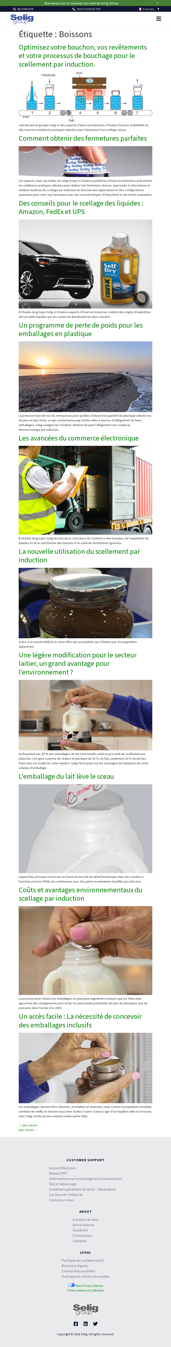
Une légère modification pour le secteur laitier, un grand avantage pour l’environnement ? (78, 594)
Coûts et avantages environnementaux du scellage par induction (80, 825)
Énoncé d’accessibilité (78, 1202)
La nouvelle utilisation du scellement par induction (79, 486)
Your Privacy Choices (89, 1217)
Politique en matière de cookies (86, 1207)
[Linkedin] (85, 1254)
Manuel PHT (58, 1104)
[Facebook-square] (75, 1254)
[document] (85, 1312)
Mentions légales (75, 1196)
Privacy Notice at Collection (85, 1221)
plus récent (28, 1061)
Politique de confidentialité (83, 1191)
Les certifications (62, 1099)
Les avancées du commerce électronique (79, 368)
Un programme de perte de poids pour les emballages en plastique (81, 260)
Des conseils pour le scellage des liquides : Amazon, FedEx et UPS (81, 138)
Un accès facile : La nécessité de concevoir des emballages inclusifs (80, 951)
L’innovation (82, 1166)
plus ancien (28, 1056)
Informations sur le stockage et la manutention (85, 1109)
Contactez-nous (61, 1131)
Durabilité (80, 1161)
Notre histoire (83, 1155)
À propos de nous (85, 1150)
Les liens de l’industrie (66, 1125)
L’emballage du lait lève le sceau (66, 707)
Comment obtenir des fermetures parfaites (83, 69)
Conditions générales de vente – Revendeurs (82, 1120)
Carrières (79, 1171)
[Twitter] (95, 1254)
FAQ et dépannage (63, 1115)
